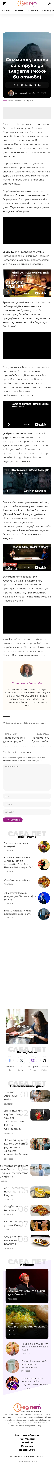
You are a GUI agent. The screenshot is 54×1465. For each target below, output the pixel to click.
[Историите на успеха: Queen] (40, 1225)
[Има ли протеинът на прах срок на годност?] (44, 914)
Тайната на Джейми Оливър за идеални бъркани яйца (26, 1327)
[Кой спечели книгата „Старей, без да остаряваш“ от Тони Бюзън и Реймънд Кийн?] (44, 864)
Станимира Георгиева (25, 93)
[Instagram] (32, 1064)
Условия (27, 1442)
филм (43, 723)
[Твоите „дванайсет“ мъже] (40, 1096)
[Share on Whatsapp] (26, 85)
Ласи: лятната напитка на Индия (14, 1192)
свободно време (31, 723)
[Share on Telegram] (35, 85)
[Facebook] (9, 1064)
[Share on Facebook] (18, 85)
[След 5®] (27, 3)
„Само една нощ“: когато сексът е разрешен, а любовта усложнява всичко (16, 1147)
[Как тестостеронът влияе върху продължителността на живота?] (40, 1170)
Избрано (27, 1264)
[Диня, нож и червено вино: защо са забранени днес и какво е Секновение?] (40, 1115)
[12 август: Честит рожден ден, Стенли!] (27, 1286)
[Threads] (44, 1064)
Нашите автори (27, 1435)
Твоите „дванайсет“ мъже (12, 1096)
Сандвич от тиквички (17, 880)
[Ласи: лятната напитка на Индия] (40, 1192)
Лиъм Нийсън (37, 588)
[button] (5, 3)
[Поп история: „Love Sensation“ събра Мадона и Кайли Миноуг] (12, 1383)
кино (19, 723)
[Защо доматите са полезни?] (44, 847)
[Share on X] (22, 85)
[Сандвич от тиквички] (44, 882)
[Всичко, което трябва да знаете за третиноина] (12, 1366)
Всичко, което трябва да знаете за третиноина (34, 1364)
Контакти (27, 1438)
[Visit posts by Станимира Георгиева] (11, 93)
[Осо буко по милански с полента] (40, 1241)
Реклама (27, 1446)
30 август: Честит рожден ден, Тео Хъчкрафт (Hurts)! (20, 896)
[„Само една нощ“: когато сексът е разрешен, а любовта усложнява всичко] (40, 1144)
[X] (21, 1064)
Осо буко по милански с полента (12, 1240)
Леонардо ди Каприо (16, 441)
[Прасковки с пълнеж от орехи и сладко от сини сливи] (12, 1349)
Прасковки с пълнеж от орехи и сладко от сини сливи (34, 1346)
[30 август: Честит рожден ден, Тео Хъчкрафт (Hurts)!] (44, 898)
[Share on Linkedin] (31, 85)
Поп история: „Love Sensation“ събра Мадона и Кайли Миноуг (34, 1381)
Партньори (27, 1449)
